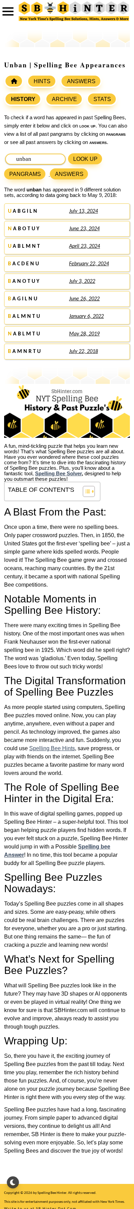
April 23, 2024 (84, 246)
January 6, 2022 (86, 316)
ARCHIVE (64, 99)
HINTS (42, 81)
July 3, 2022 (82, 281)
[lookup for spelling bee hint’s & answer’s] (13, 81)
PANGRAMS (25, 174)
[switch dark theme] (13, 1182)
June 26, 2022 (84, 299)
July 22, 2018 (83, 351)
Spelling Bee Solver (58, 473)
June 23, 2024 (84, 229)
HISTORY (23, 99)
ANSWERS (81, 81)
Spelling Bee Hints (52, 748)
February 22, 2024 (89, 264)
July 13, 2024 (83, 211)
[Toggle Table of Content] (85, 491)
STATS (102, 99)
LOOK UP (85, 159)
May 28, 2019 (84, 334)
